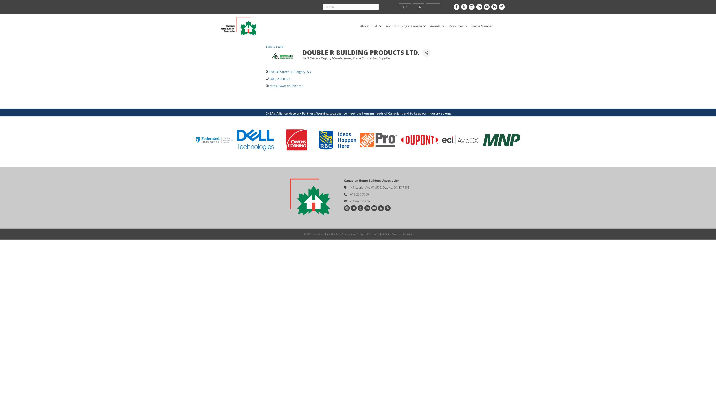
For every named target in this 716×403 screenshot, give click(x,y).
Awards (435, 26)
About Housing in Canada (404, 26)
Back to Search (275, 46)
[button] (380, 26)
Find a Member (482, 26)
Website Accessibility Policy (397, 234)
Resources (456, 26)
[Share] (426, 53)
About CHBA (369, 26)
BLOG (405, 7)
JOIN (418, 7)
